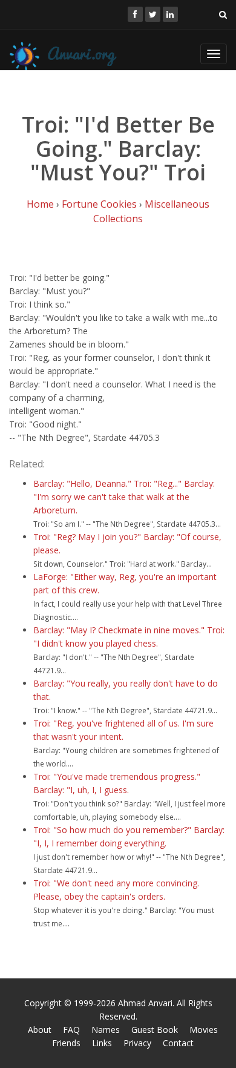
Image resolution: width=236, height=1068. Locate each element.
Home (40, 204)
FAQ (71, 1029)
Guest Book (154, 1029)
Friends (66, 1043)
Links (102, 1043)
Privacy (137, 1043)
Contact (178, 1043)
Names (105, 1029)
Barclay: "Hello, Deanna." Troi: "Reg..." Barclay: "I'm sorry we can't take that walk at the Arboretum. (124, 497)
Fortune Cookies (99, 204)
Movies (203, 1029)
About (39, 1029)
